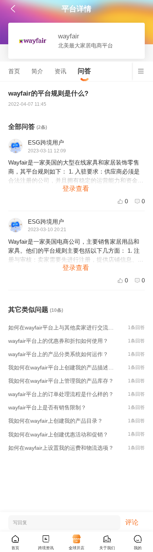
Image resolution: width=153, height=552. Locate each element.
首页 (14, 71)
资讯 (60, 71)
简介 (37, 71)
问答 (84, 71)
